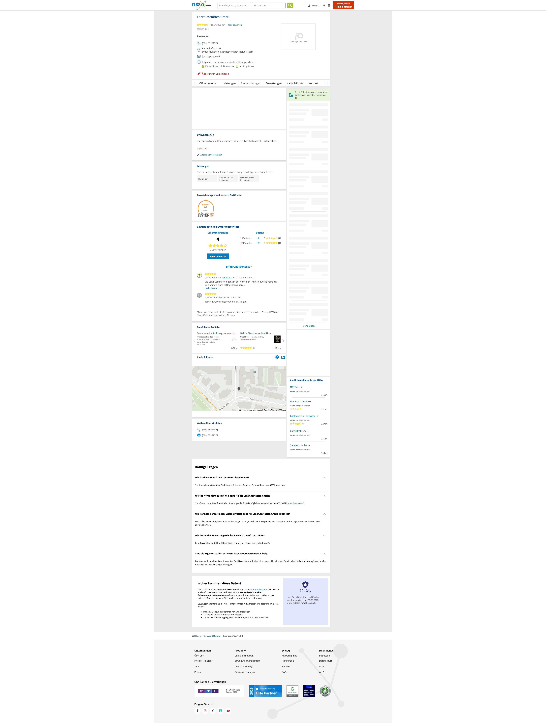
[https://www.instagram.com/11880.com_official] (205, 711)
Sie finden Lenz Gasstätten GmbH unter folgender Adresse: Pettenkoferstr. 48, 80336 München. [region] (240, 485)
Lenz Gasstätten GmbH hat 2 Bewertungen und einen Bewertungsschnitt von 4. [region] (232, 542)
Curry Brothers (298, 430)
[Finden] (290, 5)
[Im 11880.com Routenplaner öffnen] (277, 356)
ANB (321, 672)
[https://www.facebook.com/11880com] (197, 711)
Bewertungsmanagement (247, 661)
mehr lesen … (212, 288)
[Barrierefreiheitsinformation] (325, 5)
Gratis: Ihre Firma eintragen (343, 5)
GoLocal (226, 277)
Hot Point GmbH (299, 401)
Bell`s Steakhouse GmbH (254, 333)
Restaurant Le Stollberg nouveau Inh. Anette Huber (217, 333)
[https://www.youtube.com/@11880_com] (228, 711)
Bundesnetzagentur (258, 589)
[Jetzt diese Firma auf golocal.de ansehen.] (258, 242)
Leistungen (229, 83)
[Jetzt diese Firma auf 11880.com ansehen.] (258, 238)
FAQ (284, 672)
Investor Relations (203, 661)
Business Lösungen (245, 672)
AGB (321, 666)
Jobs (196, 666)
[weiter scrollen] (327, 83)
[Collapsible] (324, 477)
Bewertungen (274, 83)
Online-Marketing (243, 666)
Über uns (199, 656)
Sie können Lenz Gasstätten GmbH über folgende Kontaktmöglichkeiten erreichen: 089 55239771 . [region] (250, 503)
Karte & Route (295, 83)
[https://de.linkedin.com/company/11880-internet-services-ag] (220, 711)
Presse (197, 672)
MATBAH (294, 387)
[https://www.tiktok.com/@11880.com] (213, 711)
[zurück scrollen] (194, 83)
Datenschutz (325, 661)
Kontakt (313, 83)
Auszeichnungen (250, 83)
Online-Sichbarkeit (244, 656)
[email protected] (296, 503)
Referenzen (288, 661)
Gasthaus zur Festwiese (302, 416)
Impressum (324, 656)
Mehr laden (309, 325)
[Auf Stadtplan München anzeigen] (283, 357)
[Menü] (330, 5)
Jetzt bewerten (217, 256)
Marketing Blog (289, 656)
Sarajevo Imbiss (298, 445)
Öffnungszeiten (208, 83)
